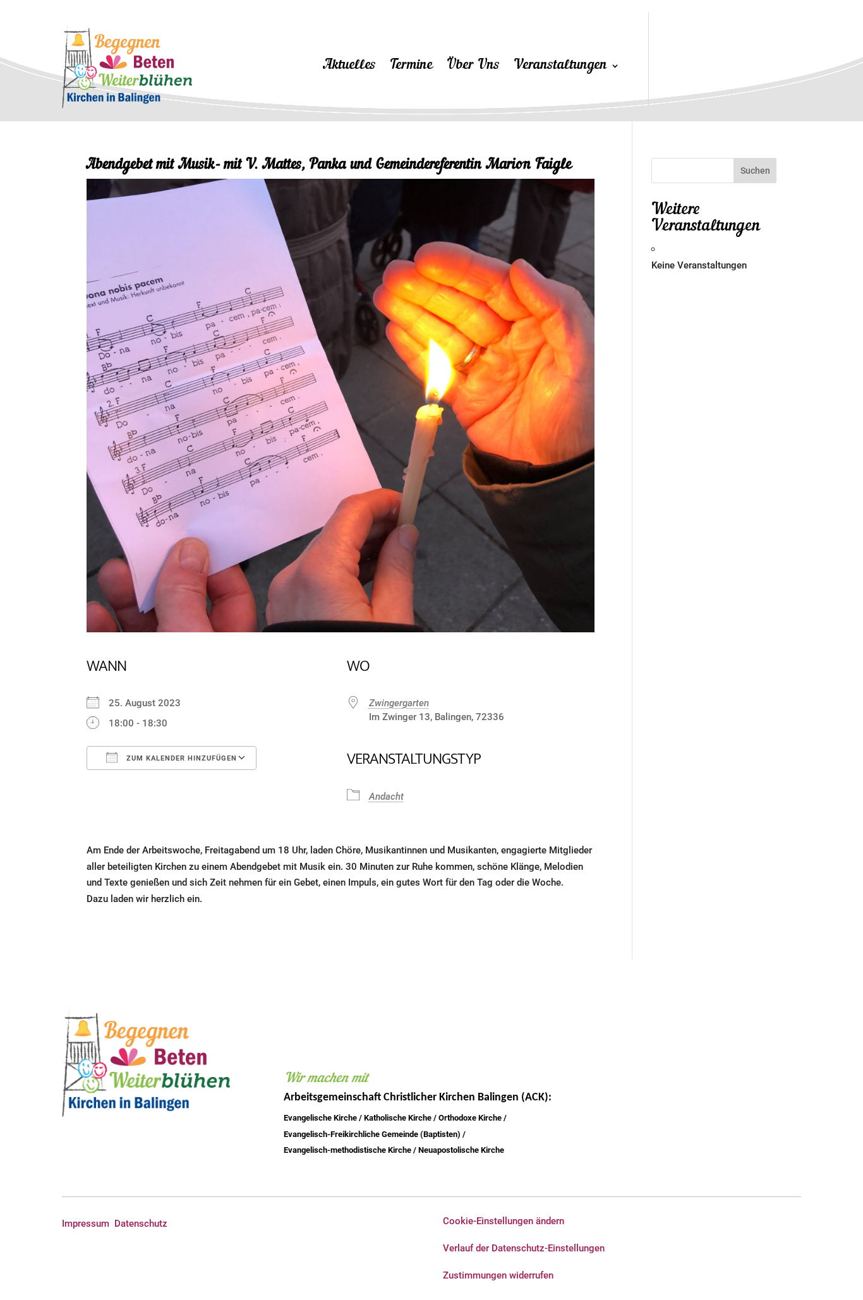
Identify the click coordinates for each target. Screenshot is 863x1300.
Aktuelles (349, 67)
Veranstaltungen (560, 67)
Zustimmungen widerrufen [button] (498, 1275)
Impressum (85, 1223)
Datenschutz (140, 1223)
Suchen (755, 171)
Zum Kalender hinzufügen (180, 758)
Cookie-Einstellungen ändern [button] (503, 1221)
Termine (411, 67)
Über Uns (473, 67)
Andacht (386, 796)
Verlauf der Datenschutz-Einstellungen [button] (524, 1248)
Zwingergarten (399, 703)
